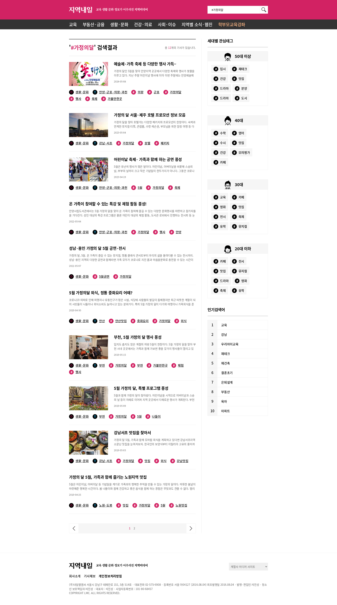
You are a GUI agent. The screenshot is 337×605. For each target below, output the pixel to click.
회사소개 (75, 576)
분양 (241, 88)
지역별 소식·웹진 (197, 24)
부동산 (225, 391)
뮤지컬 (240, 226)
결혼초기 (227, 372)
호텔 (145, 143)
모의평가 (241, 152)
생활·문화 (119, 24)
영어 (238, 133)
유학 (220, 226)
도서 (241, 98)
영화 (220, 206)
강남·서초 (105, 143)
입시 (220, 68)
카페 (220, 162)
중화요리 (140, 321)
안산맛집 (118, 321)
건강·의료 (143, 24)
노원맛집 (179, 505)
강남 (224, 334)
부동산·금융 (94, 24)
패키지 (162, 143)
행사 (76, 98)
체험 (178, 365)
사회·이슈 (167, 24)
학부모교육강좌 (231, 24)
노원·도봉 (105, 505)
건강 (220, 78)
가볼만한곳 (112, 98)
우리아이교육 (230, 344)
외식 (181, 321)
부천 (102, 365)
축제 (92, 98)
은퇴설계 (227, 382)
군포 (154, 92)
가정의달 (173, 92)
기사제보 (89, 576)
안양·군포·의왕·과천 (113, 92)
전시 (220, 216)
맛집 (145, 461)
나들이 (154, 416)
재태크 (240, 68)
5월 (137, 187)
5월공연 (101, 276)
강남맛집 (180, 461)
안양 (176, 232)
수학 (220, 133)
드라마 (222, 88)
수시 (220, 142)
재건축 (225, 363)
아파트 (225, 411)
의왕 (138, 92)
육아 (224, 401)
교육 (73, 24)
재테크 (225, 353)
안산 (102, 321)
